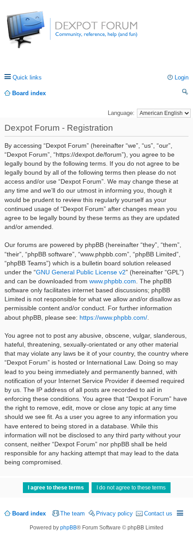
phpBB (68, 527)
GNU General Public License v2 (81, 272)
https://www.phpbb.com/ (113, 317)
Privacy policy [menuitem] (114, 513)
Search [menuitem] (185, 93)
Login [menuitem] (182, 77)
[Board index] (40, 34)
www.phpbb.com (112, 281)
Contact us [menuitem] (158, 513)
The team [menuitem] (72, 513)
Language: (121, 113)
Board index (29, 513)
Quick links (27, 77)
